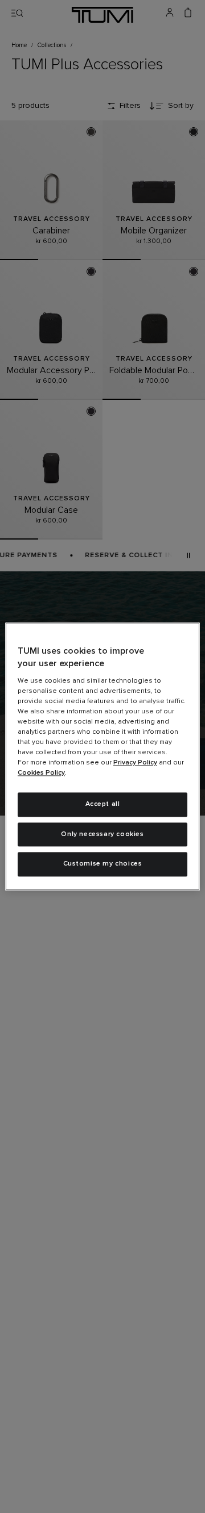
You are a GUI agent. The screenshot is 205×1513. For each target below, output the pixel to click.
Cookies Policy (41, 773)
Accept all (102, 804)
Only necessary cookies (102, 834)
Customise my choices (102, 864)
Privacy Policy (135, 762)
